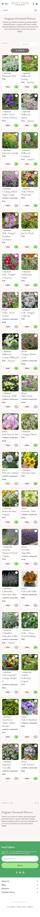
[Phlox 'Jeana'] (29, 383)
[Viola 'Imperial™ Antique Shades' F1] (10, 662)
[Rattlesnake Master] (29, 261)
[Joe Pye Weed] (29, 220)
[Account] (33, 4)
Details (8, 87)
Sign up (20, 865)
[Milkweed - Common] (29, 140)
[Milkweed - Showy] (29, 101)
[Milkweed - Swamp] (29, 63)
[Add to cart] (16, 87)
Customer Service (8, 892)
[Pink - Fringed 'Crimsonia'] (10, 261)
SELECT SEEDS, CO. (22, 902)
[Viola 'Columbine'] (29, 707)
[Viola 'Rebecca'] (29, 751)
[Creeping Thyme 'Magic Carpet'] (10, 178)
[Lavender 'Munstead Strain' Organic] (10, 537)
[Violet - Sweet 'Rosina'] (10, 299)
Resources (5, 888)
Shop (3, 885)
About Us (5, 881)
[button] (17, 872)
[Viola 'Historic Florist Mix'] (29, 178)
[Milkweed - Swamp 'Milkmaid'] (10, 341)
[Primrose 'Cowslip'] (10, 140)
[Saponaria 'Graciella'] (10, 751)
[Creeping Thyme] (29, 421)
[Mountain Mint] (10, 63)
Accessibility (11, 907)
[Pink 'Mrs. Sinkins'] (10, 460)
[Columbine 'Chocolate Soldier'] (10, 620)
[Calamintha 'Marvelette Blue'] (10, 578)
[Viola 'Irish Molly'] (29, 578)
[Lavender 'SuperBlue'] (29, 537)
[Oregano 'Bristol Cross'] (29, 341)
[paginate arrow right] (37, 803)
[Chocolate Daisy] (29, 460)
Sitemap (30, 907)
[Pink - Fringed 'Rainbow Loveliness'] (10, 220)
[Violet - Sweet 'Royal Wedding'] (29, 620)
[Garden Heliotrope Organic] (29, 662)
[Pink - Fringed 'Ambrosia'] (29, 299)
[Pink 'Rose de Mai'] (10, 421)
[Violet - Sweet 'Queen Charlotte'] (10, 101)
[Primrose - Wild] (10, 383)
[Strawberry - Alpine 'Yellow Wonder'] (10, 707)
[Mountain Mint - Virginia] (10, 498)
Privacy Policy (21, 907)
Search (5, 10)
